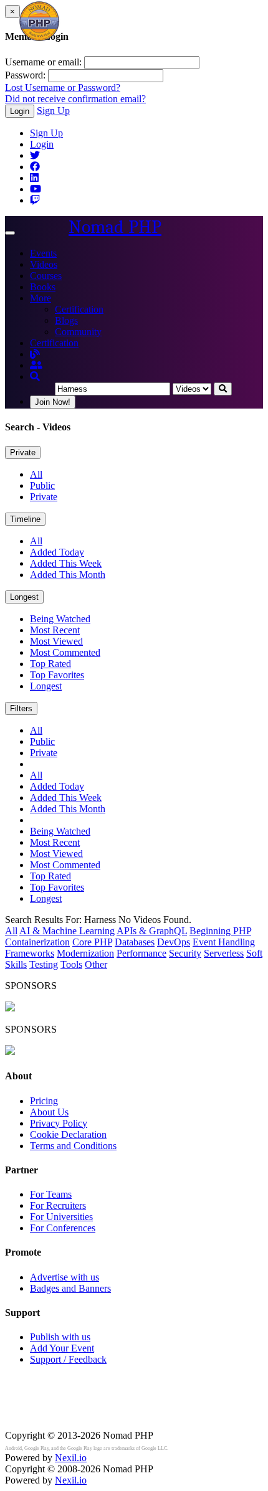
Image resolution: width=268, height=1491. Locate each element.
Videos (43, 264)
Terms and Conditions (73, 1145)
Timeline (25, 519)
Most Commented (65, 652)
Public (42, 485)
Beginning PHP (220, 930)
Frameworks (29, 953)
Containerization (37, 942)
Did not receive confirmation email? (75, 98)
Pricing (44, 1101)
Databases (135, 942)
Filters (21, 708)
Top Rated (50, 663)
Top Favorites (57, 675)
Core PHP (92, 942)
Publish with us (60, 1337)
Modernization (85, 953)
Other (96, 964)
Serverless (224, 953)
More (40, 298)
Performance (141, 953)
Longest (24, 597)
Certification (79, 309)
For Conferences (62, 1228)
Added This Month (67, 574)
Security (185, 953)
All (36, 474)
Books (42, 287)
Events (43, 253)
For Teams (51, 1194)
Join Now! (52, 402)
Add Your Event (62, 1348)
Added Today (57, 552)
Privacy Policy (58, 1123)
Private (23, 452)
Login (19, 111)
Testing (43, 964)
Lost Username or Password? (62, 87)
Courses (46, 275)
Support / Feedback (68, 1359)
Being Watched (60, 618)
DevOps (173, 942)
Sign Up (53, 110)
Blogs (66, 320)
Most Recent (55, 630)
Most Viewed (56, 641)
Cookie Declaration (68, 1134)
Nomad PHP (115, 227)
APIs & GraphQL (152, 930)
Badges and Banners (70, 1288)
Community (78, 331)
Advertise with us (64, 1277)
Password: (25, 75)
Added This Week (66, 563)
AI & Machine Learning (67, 930)
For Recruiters (58, 1205)
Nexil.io (71, 1457)
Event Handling (224, 942)
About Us (49, 1112)
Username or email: (43, 62)
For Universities (61, 1216)
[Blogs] (35, 354)
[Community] (36, 365)
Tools (71, 964)
